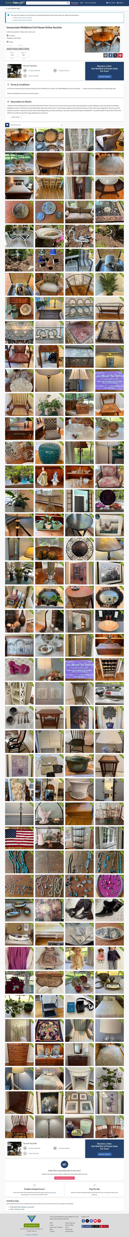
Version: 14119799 (32, 1235)
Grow (56, 1227)
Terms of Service (70, 1223)
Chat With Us (33, 1225)
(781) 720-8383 (33, 76)
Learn (51, 1225)
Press (67, 1227)
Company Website (34, 70)
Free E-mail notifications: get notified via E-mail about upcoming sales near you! (64, 1218)
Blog (51, 1229)
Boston (19, 1209)
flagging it (94, 1194)
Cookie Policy (69, 1231)
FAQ (51, 1223)
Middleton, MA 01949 (27, 1207)
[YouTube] (95, 1221)
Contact (52, 1231)
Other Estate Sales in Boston (23, 20)
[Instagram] (91, 1221)
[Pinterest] (99, 1221)
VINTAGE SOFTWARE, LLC (36, 1229)
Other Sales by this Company (23, 17)
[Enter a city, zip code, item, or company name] (68, 3)
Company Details (64, 70)
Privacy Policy (69, 1225)
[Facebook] (83, 1221)
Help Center (69, 1229)
